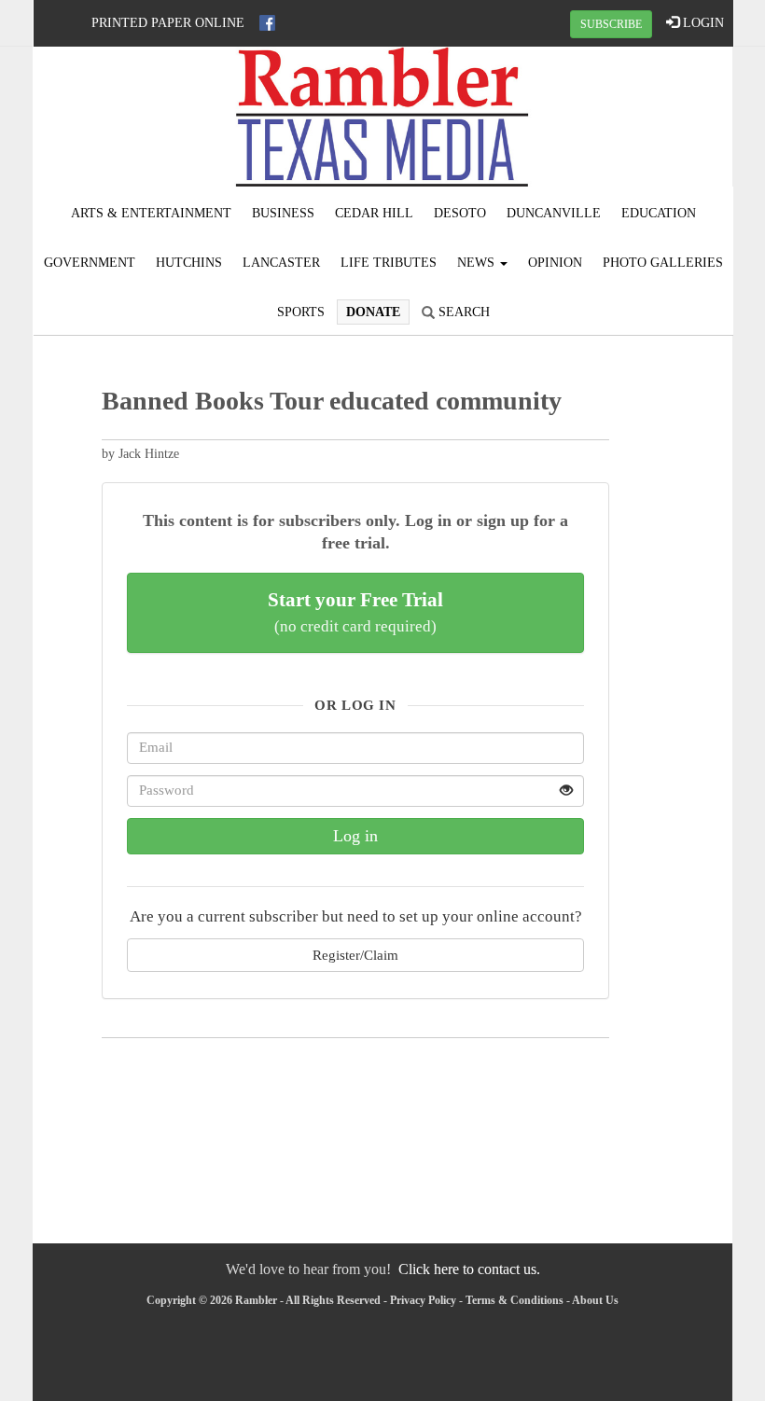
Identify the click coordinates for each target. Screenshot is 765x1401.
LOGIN (701, 23)
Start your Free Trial (355, 612)
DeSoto (460, 213)
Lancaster (281, 263)
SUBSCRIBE (611, 24)
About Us (595, 1300)
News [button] (477, 263)
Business (283, 213)
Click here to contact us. (469, 1269)
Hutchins (189, 263)
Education (658, 213)
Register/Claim (355, 955)
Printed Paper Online (167, 23)
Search (462, 312)
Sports (301, 312)
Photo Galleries (663, 263)
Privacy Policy (423, 1300)
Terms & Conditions (514, 1300)
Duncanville (554, 213)
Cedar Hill (374, 213)
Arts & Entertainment (151, 213)
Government (89, 263)
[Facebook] (267, 23)
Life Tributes (389, 263)
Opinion (555, 263)
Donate (373, 312)
